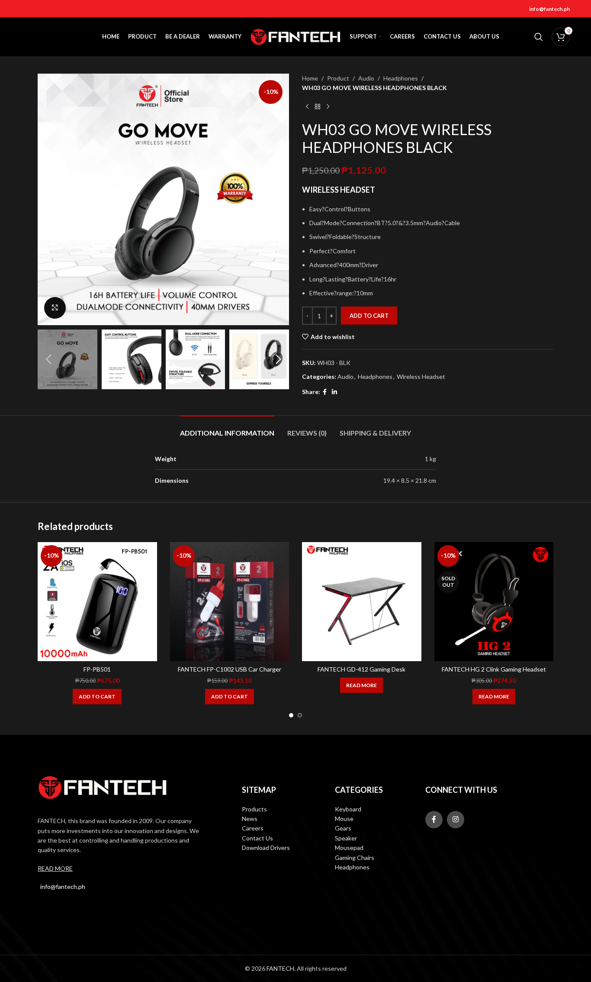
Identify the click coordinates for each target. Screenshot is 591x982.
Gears (343, 828)
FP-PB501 (97, 669)
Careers (252, 828)
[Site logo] (295, 36)
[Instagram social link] (455, 819)
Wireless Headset (421, 376)
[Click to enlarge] (55, 308)
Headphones (400, 78)
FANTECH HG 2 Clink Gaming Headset (494, 669)
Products (254, 809)
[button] (48, 359)
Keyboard (348, 809)
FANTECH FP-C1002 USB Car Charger (229, 669)
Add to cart (369, 315)
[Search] (538, 36)
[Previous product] (307, 107)
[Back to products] (317, 107)
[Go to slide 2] (300, 715)
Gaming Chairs (354, 857)
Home (310, 78)
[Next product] (328, 107)
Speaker (346, 838)
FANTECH (280, 968)
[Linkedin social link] (334, 392)
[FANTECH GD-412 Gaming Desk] (361, 602)
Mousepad (349, 847)
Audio (366, 78)
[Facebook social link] (324, 392)
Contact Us (257, 838)
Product (338, 78)
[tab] (227, 428)
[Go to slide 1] (291, 715)
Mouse (344, 818)
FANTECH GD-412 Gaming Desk (361, 669)
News (249, 818)
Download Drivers (266, 847)
